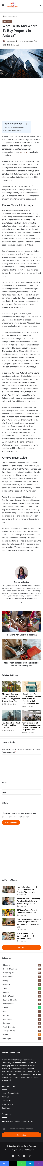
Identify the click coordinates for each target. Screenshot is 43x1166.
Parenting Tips (8, 973)
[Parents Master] (13, 5)
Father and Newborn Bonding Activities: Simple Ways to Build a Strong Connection (28, 901)
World (5, 1035)
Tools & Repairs (9, 1027)
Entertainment (8, 1004)
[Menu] (3, 6)
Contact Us (6, 1101)
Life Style (7, 1039)
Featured (6, 1023)
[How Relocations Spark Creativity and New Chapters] (11, 715)
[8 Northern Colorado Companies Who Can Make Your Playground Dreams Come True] (11, 686)
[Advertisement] (21, 98)
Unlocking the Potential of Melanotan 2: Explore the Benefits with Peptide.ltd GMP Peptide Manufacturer (31, 698)
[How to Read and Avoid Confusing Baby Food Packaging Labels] (8, 936)
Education (7, 992)
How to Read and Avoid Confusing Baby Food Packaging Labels (26, 935)
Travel (5, 1008)
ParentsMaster (10, 41)
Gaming (6, 1015)
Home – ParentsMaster (10, 1093)
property (23, 152)
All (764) (21, 947)
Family (5, 981)
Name (5, 782)
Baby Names (8, 977)
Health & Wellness (10, 969)
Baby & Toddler (9, 996)
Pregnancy (7, 1019)
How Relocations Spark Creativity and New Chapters (11, 725)
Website (5, 803)
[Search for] (40, 6)
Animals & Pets (9, 1031)
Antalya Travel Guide (13, 130)
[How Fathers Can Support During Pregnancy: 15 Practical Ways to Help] (8, 889)
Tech (5, 988)
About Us (5, 1097)
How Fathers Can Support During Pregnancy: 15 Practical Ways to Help (27, 889)
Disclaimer (6, 1108)
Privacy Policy (7, 1104)
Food (5, 1011)
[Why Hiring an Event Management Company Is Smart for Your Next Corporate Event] (31, 715)
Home (6, 16)
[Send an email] (16, 41)
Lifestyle (6, 965)
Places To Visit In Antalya (14, 127)
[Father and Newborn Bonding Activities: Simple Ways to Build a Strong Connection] (8, 901)
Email (4, 793)
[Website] (21, 602)
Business (13, 16)
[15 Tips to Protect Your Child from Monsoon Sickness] (8, 912)
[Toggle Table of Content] (25, 124)
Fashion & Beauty (10, 1000)
